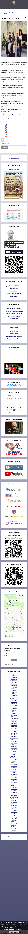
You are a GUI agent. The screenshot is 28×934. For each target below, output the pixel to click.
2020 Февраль (14, 707)
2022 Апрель (14, 749)
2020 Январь (14, 705)
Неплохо (8, 653)
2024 (7, 12)
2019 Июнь (14, 695)
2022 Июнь (14, 752)
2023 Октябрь (14, 779)
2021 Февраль (14, 726)
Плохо (7, 655)
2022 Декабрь (14, 762)
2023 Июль (14, 774)
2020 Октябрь (14, 720)
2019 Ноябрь (14, 702)
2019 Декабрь (14, 703)
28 (18, 409)
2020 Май (14, 711)
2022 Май (14, 751)
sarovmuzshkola (11, 114)
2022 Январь (14, 744)
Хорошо (8, 652)
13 (15, 405)
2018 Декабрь (14, 685)
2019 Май (14, 693)
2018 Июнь (14, 677)
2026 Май (14, 830)
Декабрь (11, 12)
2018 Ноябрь (14, 684)
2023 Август (14, 775)
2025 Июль (14, 813)
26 (15, 12)
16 (7, 407)
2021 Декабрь (14, 743)
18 (11, 407)
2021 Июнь (14, 733)
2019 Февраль (14, 688)
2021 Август (14, 736)
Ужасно (7, 657)
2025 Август (14, 815)
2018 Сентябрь (14, 680)
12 (13, 405)
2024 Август (14, 795)
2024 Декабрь (14, 802)
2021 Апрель (14, 730)
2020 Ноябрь (14, 721)
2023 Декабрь (14, 782)
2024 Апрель (14, 789)
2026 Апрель (14, 828)
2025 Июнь (14, 812)
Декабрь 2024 (10, 395)
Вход (17, 158)
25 (11, 409)
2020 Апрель (14, 710)
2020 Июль (14, 715)
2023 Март (14, 767)
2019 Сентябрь (14, 698)
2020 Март (14, 708)
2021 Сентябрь (14, 738)
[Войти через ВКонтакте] (6, 128)
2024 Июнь (14, 792)
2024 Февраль (14, 785)
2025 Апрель (14, 808)
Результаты (7, 663)
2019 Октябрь (14, 700)
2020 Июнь (14, 713)
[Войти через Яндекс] (6, 132)
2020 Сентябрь (14, 718)
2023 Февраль (14, 766)
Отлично (8, 650)
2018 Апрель (14, 674)
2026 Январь (14, 823)
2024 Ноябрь (14, 800)
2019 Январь (14, 687)
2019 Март (14, 690)
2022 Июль (14, 754)
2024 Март (14, 787)
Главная (3, 12)
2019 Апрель (14, 692)
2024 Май (14, 790)
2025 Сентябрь (14, 817)
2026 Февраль (14, 825)
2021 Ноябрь (14, 741)
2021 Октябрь (14, 739)
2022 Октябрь (14, 759)
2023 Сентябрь (14, 777)
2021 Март (14, 728)
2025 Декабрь (14, 821)
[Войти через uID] (6, 126)
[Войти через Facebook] (6, 130)
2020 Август (14, 716)
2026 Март (14, 826)
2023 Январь (14, 764)
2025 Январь (14, 803)
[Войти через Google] (6, 134)
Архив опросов (14, 663)
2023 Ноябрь (14, 780)
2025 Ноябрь (14, 820)
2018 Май (14, 675)
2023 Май (14, 771)
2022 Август (14, 756)
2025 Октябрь (14, 818)
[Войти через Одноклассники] (6, 137)
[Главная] (14, 4)
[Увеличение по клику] (13, 198)
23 (7, 409)
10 (9, 405)
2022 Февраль (14, 746)
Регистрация (12, 158)
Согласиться (14, 932)
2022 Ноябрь (14, 761)
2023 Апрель (14, 769)
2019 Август (14, 697)
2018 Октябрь (14, 682)
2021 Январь (14, 725)
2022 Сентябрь (14, 757)
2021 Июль (14, 734)
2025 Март (14, 807)
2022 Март (14, 748)
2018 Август (14, 679)
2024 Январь (14, 784)
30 (7, 412)
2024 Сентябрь (14, 797)
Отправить (5, 147)
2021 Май (14, 731)
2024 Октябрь (14, 798)
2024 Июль (14, 794)
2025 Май (14, 810)
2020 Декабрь (14, 723)
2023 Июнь (14, 772)
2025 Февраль (14, 805)
